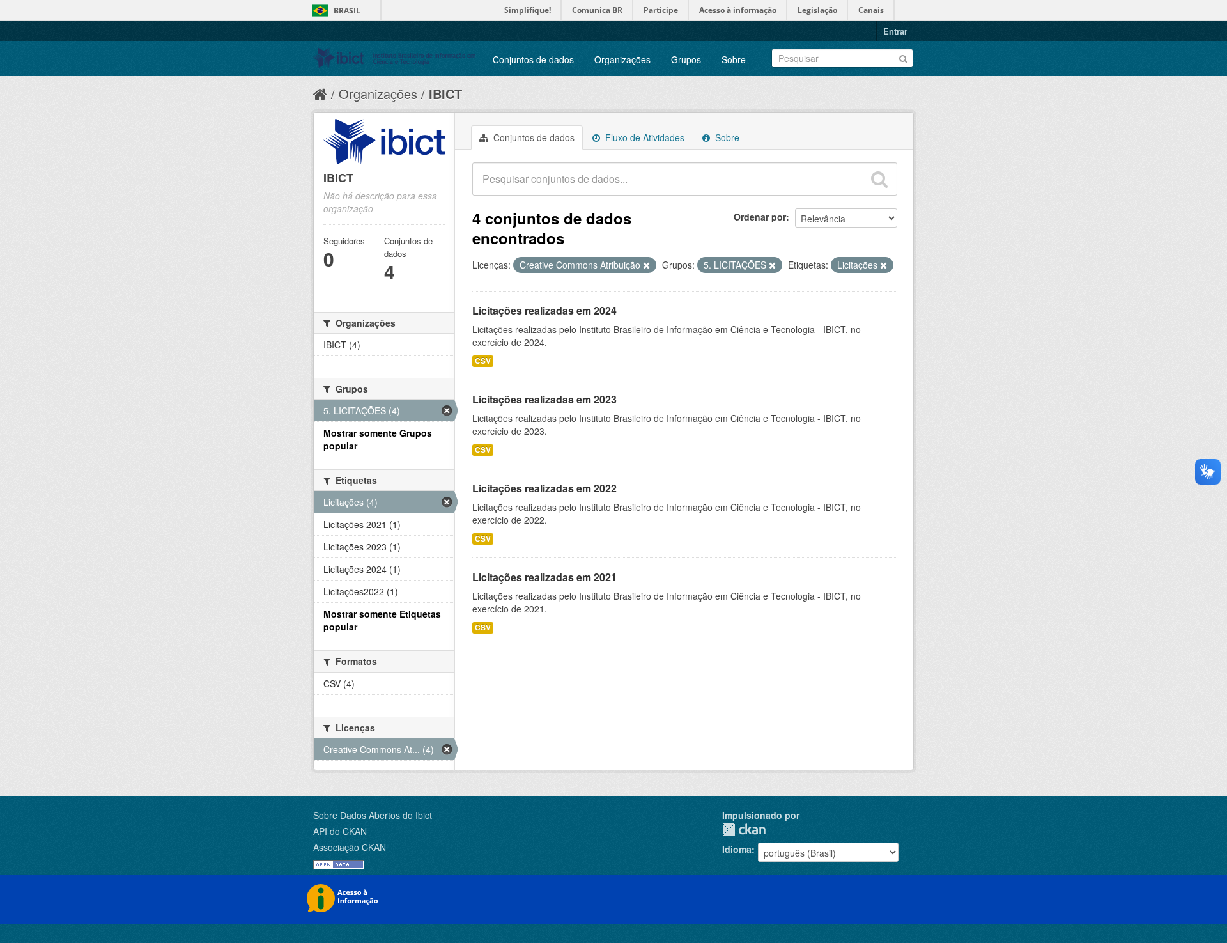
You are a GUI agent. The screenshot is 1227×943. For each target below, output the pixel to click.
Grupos (686, 59)
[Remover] (646, 265)
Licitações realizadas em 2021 (544, 577)
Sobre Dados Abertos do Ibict (372, 815)
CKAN (744, 829)
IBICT (445, 93)
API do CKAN (340, 831)
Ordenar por (760, 216)
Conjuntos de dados (533, 59)
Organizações (622, 59)
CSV (483, 360)
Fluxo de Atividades (643, 137)
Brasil (347, 10)
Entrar (895, 31)
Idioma (737, 849)
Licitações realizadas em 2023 (544, 399)
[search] (879, 179)
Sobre (734, 59)
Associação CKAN (349, 847)
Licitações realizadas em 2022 (544, 488)
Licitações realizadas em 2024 (544, 310)
